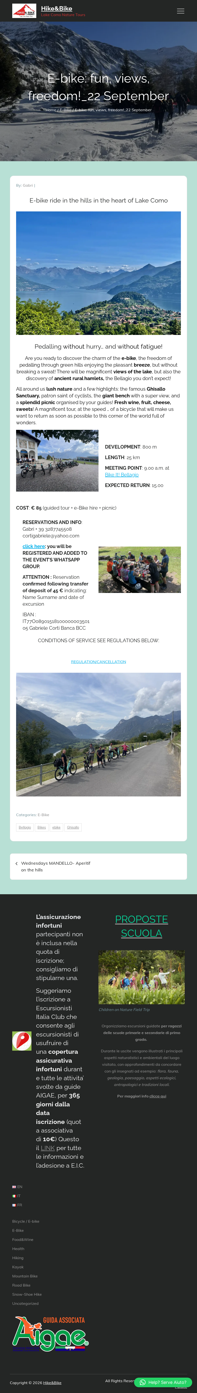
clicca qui (157, 1096)
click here (34, 546)
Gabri (28, 185)
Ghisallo (73, 827)
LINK (48, 1148)
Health (18, 1248)
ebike (56, 827)
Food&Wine (22, 1239)
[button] (163, 1382)
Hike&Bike (56, 8)
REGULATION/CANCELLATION (98, 661)
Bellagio (25, 827)
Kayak (18, 1266)
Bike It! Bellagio (122, 475)
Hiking (18, 1257)
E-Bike (43, 814)
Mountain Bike (25, 1276)
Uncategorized (25, 1303)
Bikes (41, 827)
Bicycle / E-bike (25, 1221)
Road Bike (21, 1285)
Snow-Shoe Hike (27, 1294)
